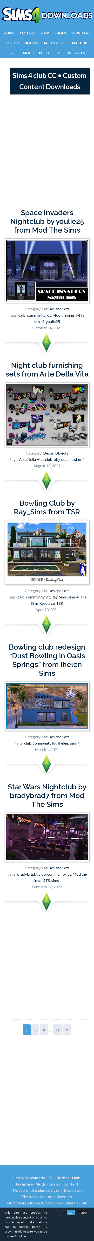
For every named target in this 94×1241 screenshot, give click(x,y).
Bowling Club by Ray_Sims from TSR (47, 507)
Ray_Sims (59, 597)
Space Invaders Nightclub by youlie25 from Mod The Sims (47, 221)
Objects (61, 453)
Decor (48, 453)
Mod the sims (63, 315)
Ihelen (63, 743)
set (70, 459)
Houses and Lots (55, 308)
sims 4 (39, 321)
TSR (59, 603)
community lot (39, 315)
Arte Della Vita (31, 459)
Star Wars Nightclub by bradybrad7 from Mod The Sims (47, 796)
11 (58, 1029)
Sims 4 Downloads (47, 15)
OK (71, 1212)
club (22, 315)
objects (60, 459)
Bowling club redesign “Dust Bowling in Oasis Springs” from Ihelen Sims (47, 660)
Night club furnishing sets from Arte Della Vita (47, 369)
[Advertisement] (47, 151)
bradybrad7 (27, 874)
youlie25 (53, 321)
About (83, 1212)
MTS (80, 315)
